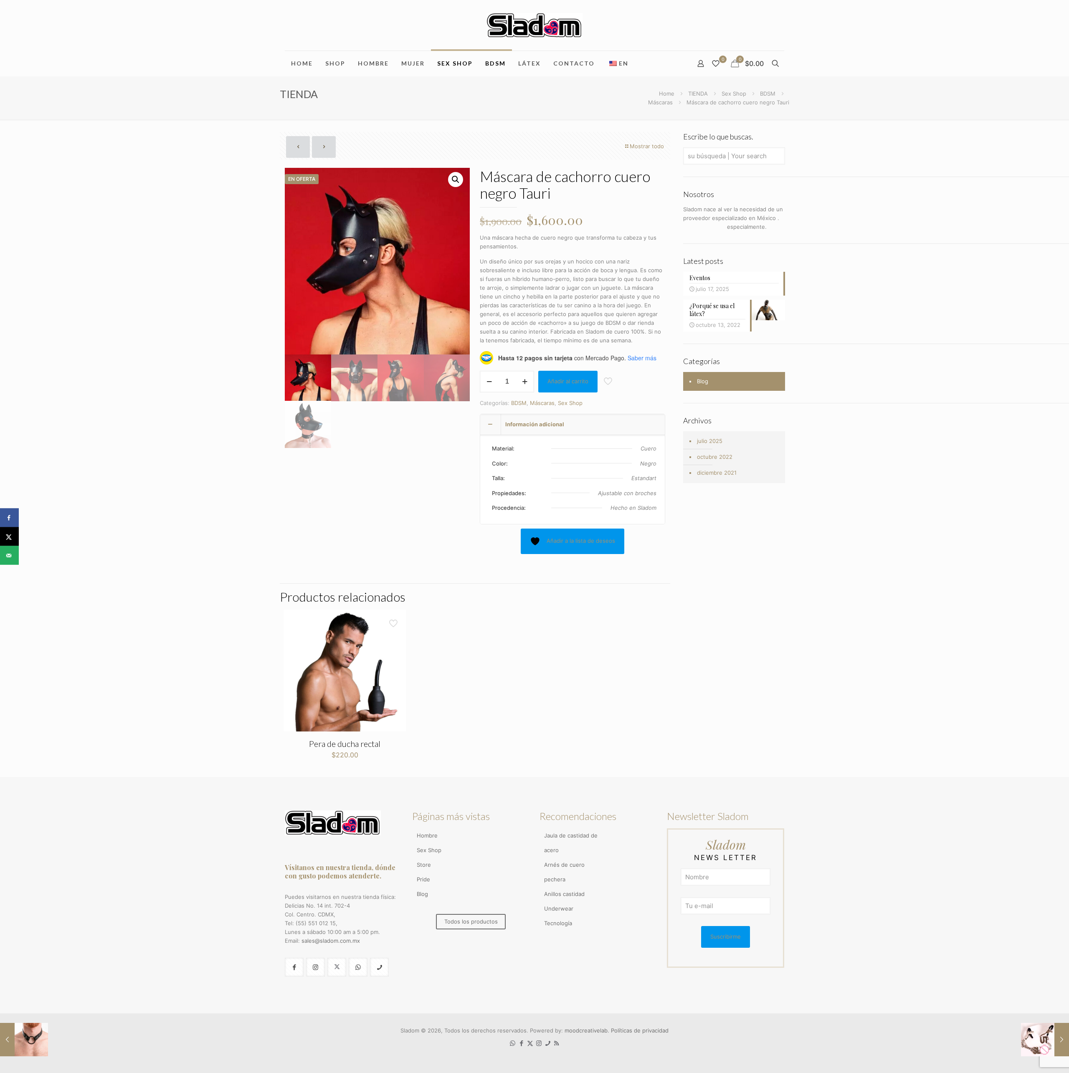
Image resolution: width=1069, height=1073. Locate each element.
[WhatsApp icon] (512, 1043)
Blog (702, 381)
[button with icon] (294, 967)
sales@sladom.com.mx (330, 940)
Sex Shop (734, 93)
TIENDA (698, 93)
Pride (423, 879)
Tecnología (558, 923)
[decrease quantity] (489, 381)
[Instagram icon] (539, 1043)
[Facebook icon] (521, 1043)
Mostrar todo (647, 146)
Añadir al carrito (567, 381)
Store (424, 864)
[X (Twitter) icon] (530, 1043)
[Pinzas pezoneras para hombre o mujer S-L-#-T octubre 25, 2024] (1045, 1039)
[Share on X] (9, 536)
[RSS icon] (556, 1043)
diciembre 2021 (717, 472)
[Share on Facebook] (9, 518)
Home (666, 93)
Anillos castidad (564, 894)
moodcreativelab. (588, 1030)
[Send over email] (9, 555)
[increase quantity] (524, 381)
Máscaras (660, 102)
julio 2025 (709, 441)
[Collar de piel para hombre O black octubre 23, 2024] (24, 1039)
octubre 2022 (714, 456)
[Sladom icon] (548, 1043)
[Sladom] (534, 25)
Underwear (558, 908)
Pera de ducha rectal (344, 744)
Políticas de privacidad (640, 1030)
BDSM (767, 93)
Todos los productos (471, 921)
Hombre (427, 835)
